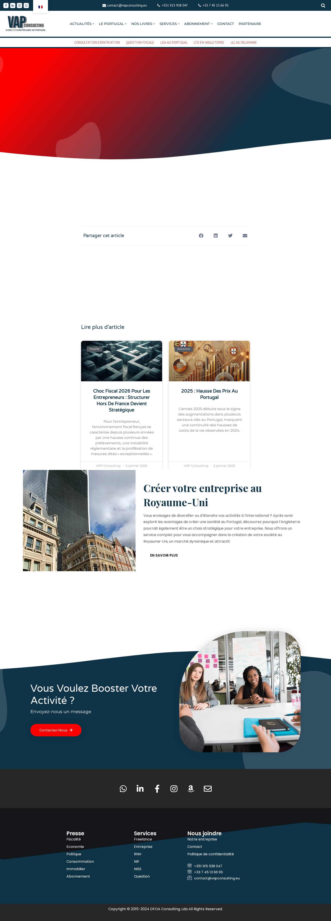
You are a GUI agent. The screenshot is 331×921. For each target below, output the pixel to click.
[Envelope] (208, 789)
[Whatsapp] (26, 5)
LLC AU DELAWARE (244, 42)
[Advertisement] (165, 178)
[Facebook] (6, 5)
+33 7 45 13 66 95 (216, 5)
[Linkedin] (12, 5)
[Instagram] (19, 5)
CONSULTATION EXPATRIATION (97, 42)
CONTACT (225, 24)
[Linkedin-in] (140, 789)
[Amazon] (191, 789)
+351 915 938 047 (175, 5)
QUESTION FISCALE (140, 42)
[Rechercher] (323, 5)
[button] (93, 24)
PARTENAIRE (250, 24)
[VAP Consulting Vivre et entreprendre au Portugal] (25, 24)
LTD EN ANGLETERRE (209, 42)
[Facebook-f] (157, 789)
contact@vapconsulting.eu (127, 5)
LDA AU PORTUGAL (174, 42)
